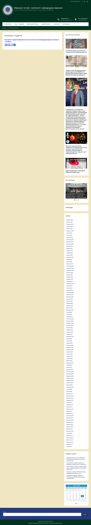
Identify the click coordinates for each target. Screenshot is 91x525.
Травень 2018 (69, 426)
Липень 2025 (69, 248)
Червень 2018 (69, 424)
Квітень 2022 (69, 334)
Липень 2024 (69, 274)
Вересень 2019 (70, 400)
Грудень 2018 (69, 413)
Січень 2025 (69, 261)
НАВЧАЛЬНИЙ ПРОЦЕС (32, 24)
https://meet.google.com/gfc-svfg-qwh (75, 128)
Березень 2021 (70, 362)
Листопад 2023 (70, 292)
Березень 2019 (70, 409)
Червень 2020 (69, 380)
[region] (76, 190)
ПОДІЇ (15, 24)
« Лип (76, 503)
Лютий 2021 (69, 365)
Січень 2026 (69, 235)
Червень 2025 (69, 250)
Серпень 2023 (69, 299)
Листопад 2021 (70, 345)
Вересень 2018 (70, 420)
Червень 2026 (69, 224)
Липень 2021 (69, 354)
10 (67, 494)
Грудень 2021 (69, 343)
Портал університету (75, 1)
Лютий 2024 (69, 285)
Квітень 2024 (69, 281)
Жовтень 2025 (69, 241)
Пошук (4, 512)
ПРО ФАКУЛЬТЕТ (7, 24)
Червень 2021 (69, 356)
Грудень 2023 (69, 290)
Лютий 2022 (69, 338)
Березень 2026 (70, 230)
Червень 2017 (69, 444)
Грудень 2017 (69, 435)
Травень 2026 (69, 226)
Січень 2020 (69, 391)
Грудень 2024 (69, 263)
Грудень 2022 (69, 316)
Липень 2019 (69, 402)
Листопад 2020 (70, 371)
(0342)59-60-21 (65, 18)
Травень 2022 (69, 332)
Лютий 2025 (69, 259)
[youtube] (87, 1)
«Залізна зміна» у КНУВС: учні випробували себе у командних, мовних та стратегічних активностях (76, 468)
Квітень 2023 (69, 307)
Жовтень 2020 (69, 373)
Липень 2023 (69, 301)
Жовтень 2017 (69, 440)
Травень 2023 (69, 305)
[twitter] (85, 1)
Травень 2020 (69, 382)
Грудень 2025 (69, 237)
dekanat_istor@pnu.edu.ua (66, 20)
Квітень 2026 (69, 228)
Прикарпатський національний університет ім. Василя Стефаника (43, 523)
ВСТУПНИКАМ (65, 24)
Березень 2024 (70, 283)
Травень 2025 (69, 252)
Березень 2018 (70, 431)
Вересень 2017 (70, 442)
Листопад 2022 (70, 318)
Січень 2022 (69, 340)
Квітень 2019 (69, 407)
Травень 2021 (69, 358)
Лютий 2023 (69, 312)
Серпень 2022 (69, 325)
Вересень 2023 (70, 296)
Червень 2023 (69, 303)
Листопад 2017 (70, 437)
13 (76, 494)
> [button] (85, 198)
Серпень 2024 (69, 272)
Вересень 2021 (70, 349)
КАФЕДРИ (21, 24)
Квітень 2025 (69, 255)
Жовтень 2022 (69, 321)
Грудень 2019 (69, 393)
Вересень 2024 (70, 270)
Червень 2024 (69, 277)
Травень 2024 (69, 279)
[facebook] (82, 1)
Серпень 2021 (69, 351)
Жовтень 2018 (69, 418)
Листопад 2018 (70, 415)
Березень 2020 (70, 387)
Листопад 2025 (70, 239)
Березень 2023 (70, 310)
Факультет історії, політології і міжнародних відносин (38, 8)
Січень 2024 (69, 288)
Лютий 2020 (69, 389)
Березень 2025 (70, 257)
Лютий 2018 (69, 433)
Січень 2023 (69, 314)
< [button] (67, 198)
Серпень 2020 (69, 378)
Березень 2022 (70, 336)
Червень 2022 (69, 329)
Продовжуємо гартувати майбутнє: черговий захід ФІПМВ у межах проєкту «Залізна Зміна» (75, 477)
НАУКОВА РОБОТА (45, 24)
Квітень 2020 (69, 384)
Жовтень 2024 (69, 268)
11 (70, 494)
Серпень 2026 (69, 219)
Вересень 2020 (70, 376)
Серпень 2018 (69, 422)
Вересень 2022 (70, 323)
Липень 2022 (69, 327)
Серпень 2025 (69, 246)
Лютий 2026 (69, 233)
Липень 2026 (69, 222)
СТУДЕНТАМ (56, 24)
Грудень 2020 (69, 369)
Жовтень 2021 (69, 347)
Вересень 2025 (70, 244)
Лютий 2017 (69, 446)
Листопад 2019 (70, 396)
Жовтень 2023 (69, 294)
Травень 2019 (69, 404)
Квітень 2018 (69, 429)
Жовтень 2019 (69, 398)
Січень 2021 (69, 367)
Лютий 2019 (69, 411)
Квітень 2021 (69, 360)
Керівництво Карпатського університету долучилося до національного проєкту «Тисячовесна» (75, 459)
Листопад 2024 (70, 266)
